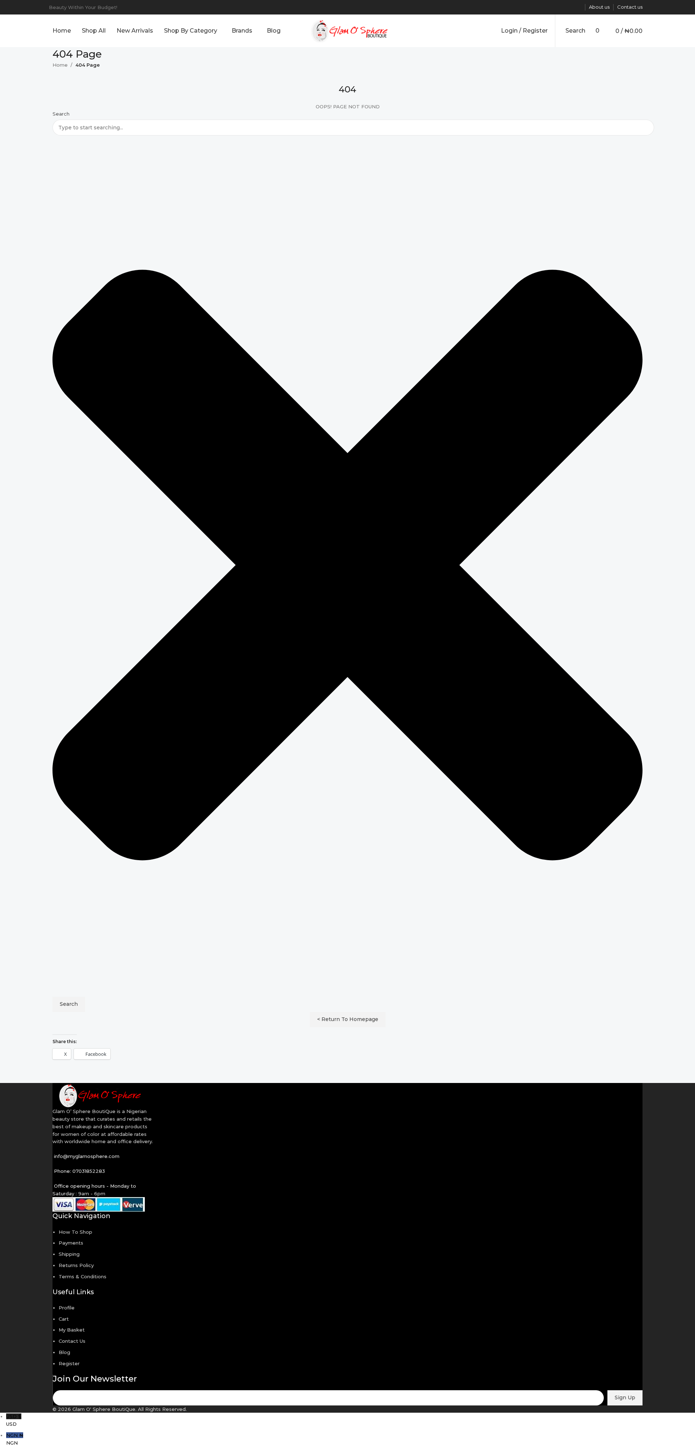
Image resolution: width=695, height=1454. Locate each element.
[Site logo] (348, 30)
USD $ (13, 1420)
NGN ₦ (14, 1439)
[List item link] (347, 706)
